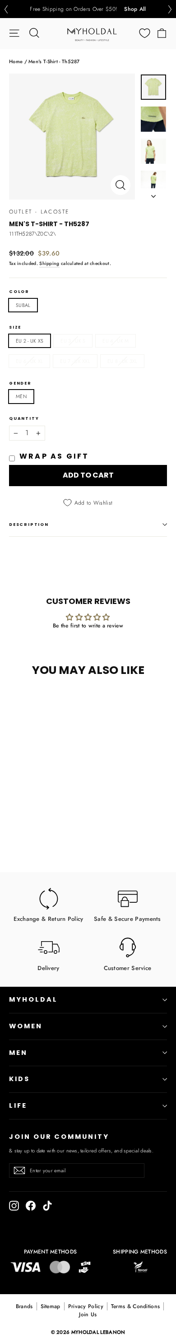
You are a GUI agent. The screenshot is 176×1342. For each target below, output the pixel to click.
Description (29, 524)
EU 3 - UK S (72, 340)
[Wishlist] (144, 33)
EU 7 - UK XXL (75, 361)
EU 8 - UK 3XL (122, 361)
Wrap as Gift (54, 456)
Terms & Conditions (135, 1306)
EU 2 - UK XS (29, 340)
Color (19, 291)
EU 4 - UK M (115, 340)
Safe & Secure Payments (127, 919)
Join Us (88, 1314)
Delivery (48, 967)
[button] (6, 9)
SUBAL (23, 305)
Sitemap (50, 1306)
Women (25, 1026)
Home (16, 61)
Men (18, 1052)
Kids (19, 1078)
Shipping (49, 263)
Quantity (24, 418)
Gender (20, 383)
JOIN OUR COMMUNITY (59, 1136)
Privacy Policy (85, 1306)
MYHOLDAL (33, 999)
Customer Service (128, 967)
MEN (21, 396)
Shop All (135, 9)
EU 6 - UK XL (29, 361)
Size (15, 327)
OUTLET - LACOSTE (39, 212)
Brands (24, 1306)
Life (18, 1105)
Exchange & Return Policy (48, 919)
